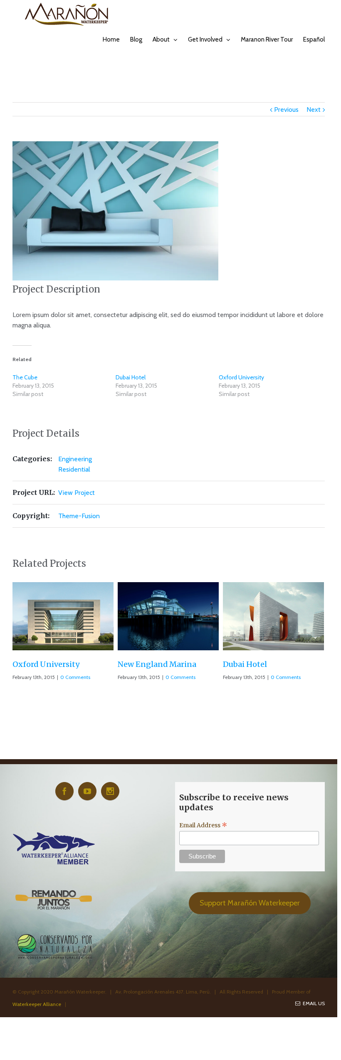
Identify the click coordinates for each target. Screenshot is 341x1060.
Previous (286, 109)
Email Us (312, 1003)
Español (314, 39)
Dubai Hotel (131, 377)
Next (313, 109)
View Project (76, 493)
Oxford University (241, 377)
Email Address (203, 825)
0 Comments (75, 677)
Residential (74, 469)
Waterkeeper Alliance (36, 1004)
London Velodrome (258, 664)
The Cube (24, 377)
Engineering (75, 459)
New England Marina (51, 664)
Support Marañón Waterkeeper (250, 903)
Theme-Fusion (79, 516)
